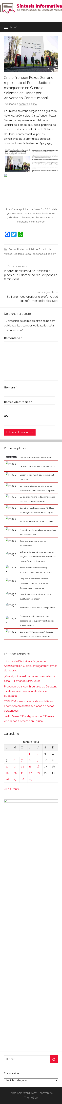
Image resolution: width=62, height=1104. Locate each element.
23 (38, 773)
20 (15, 773)
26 (7, 779)
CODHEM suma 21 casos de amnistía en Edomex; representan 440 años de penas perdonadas (29, 706)
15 (30, 766)
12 (7, 766)
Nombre (10, 387)
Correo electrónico (18, 402)
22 (30, 773)
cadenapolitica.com (44, 253)
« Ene (7, 788)
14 (22, 766)
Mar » (16, 788)
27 (15, 779)
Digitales (19, 253)
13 (15, 766)
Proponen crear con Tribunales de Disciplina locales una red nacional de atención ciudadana (30, 691)
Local (28, 253)
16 (38, 766)
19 (7, 773)
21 (22, 773)
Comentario (13, 338)
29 (30, 779)
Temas (12, 249)
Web (7, 416)
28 (22, 779)
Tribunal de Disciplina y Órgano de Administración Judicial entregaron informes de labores (30, 666)
